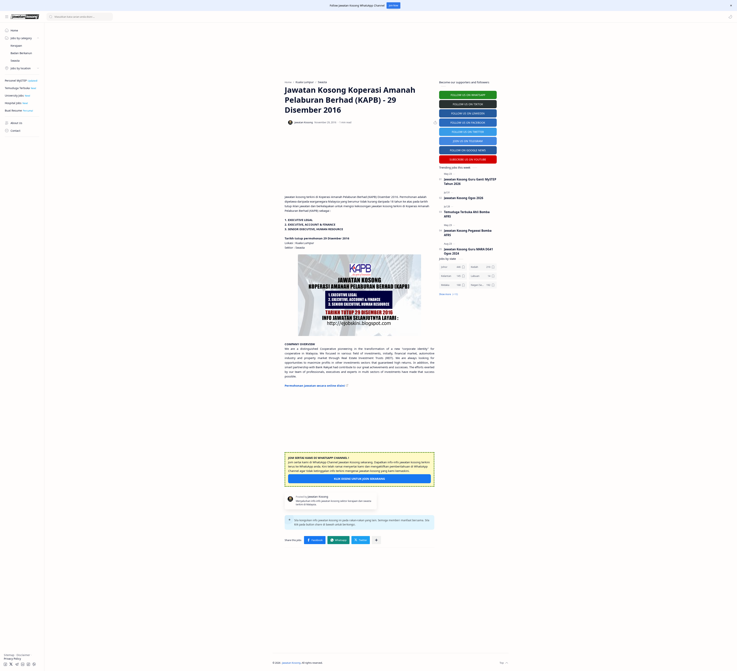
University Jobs (14, 95)
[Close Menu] (731, 5)
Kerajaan (16, 45)
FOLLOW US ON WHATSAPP (468, 95)
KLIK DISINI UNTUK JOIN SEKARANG (359, 479)
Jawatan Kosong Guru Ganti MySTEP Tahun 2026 (470, 181)
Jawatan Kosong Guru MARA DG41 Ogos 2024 (468, 251)
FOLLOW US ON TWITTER (468, 132)
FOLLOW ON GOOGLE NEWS (468, 150)
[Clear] (109, 17)
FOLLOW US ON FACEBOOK (467, 122)
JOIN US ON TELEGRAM (468, 141)
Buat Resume (13, 110)
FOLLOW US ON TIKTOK (468, 104)
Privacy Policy (12, 658)
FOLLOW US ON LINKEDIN (468, 113)
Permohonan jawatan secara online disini (315, 385)
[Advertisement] (22, 196)
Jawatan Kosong (291, 662)
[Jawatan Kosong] (359, 295)
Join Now (393, 5)
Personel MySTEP (16, 80)
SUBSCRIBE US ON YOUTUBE (467, 159)
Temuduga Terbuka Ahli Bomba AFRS (467, 214)
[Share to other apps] (376, 540)
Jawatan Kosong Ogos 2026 (463, 198)
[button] (730, 17)
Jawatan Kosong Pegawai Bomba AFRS (468, 233)
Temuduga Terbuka (17, 88)
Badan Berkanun (21, 53)
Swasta (15, 60)
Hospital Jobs (13, 103)
